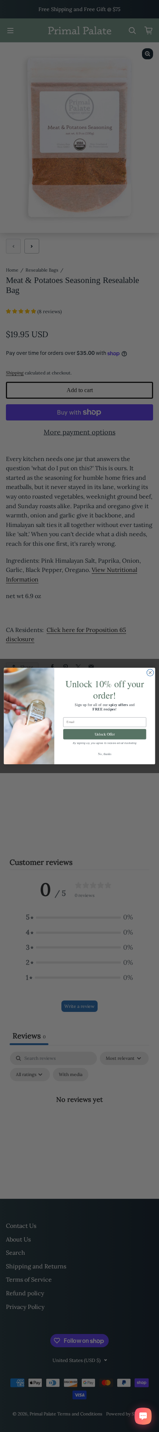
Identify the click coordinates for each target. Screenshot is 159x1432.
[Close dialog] (150, 672)
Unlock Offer (105, 734)
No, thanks (104, 754)
